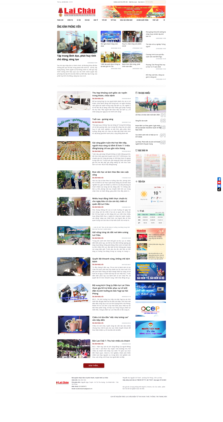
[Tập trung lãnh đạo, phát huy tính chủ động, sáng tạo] (77, 42)
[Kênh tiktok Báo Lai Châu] (219, 189)
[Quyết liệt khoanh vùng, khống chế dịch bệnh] (73, 266)
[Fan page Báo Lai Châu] (219, 179)
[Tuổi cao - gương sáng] (73, 127)
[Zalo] (219, 186)
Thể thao (113, 20)
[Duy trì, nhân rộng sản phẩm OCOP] (132, 36)
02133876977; (83, 386)
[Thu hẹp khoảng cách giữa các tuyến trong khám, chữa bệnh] (73, 100)
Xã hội (79, 20)
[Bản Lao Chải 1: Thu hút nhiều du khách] (73, 348)
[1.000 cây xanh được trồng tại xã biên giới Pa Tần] (111, 57)
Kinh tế (96, 20)
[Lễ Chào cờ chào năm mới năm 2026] (150, 104)
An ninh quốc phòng (143, 20)
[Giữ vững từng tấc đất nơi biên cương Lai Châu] (73, 235)
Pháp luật (155, 20)
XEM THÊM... (94, 365)
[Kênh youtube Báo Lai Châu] (219, 182)
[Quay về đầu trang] (219, 417)
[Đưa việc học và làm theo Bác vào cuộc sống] (73, 179)
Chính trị (70, 20)
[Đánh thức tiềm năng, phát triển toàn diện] (132, 57)
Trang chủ (60, 20)
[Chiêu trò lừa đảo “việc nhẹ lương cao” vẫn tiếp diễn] (73, 325)
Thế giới (104, 20)
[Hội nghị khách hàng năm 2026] (111, 36)
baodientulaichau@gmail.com (84, 388)
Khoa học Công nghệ (126, 20)
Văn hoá (87, 20)
